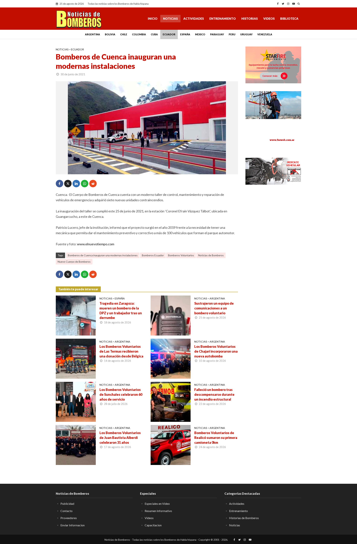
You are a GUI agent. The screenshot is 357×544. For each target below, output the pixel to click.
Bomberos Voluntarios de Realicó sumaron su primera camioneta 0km (215, 437)
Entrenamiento (222, 18)
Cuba (154, 34)
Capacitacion (153, 525)
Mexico (200, 34)
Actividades (193, 18)
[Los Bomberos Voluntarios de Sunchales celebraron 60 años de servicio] (76, 401)
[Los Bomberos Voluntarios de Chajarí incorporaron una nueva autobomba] (171, 358)
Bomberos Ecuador (153, 255)
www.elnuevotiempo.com (95, 244)
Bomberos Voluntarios (181, 255)
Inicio (152, 18)
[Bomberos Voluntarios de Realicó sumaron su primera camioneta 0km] (171, 444)
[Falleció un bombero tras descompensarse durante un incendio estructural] (171, 401)
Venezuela (264, 34)
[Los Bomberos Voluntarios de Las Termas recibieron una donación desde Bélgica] (76, 358)
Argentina (92, 34)
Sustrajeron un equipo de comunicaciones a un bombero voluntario (214, 308)
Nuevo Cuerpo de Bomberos (74, 261)
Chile (123, 34)
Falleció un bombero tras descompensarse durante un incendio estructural (214, 394)
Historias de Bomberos (244, 518)
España (185, 34)
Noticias (170, 18)
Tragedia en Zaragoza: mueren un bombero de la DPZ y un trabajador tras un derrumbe (120, 310)
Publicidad (67, 503)
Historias (249, 18)
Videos (269, 18)
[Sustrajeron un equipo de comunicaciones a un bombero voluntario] (171, 315)
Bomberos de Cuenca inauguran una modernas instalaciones (103, 255)
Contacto (66, 511)
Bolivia (110, 34)
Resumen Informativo (158, 511)
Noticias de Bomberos (211, 255)
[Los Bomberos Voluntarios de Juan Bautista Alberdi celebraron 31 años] (76, 444)
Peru (232, 34)
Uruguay (246, 34)
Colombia (139, 34)
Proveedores (68, 518)
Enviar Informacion (72, 525)
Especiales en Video (157, 503)
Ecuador (169, 34)
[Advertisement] (273, 248)
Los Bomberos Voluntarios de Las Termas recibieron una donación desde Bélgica (121, 351)
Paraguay (217, 34)
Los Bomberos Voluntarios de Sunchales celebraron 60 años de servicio (120, 394)
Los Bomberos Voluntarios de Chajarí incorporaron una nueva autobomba (216, 351)
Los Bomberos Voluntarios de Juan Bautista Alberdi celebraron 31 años (120, 437)
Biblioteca (289, 18)
